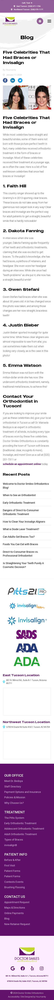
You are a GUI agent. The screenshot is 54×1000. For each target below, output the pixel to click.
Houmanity (41, 997)
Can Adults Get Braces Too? (19, 536)
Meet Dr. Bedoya (13, 780)
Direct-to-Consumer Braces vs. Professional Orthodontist (20, 553)
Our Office (13, 775)
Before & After (12, 859)
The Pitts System (14, 817)
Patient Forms (12, 870)
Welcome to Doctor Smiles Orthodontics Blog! (26, 485)
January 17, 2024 (14, 75)
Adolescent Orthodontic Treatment (24, 828)
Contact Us (14, 897)
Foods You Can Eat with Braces (20, 544)
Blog (6, 918)
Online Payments (14, 913)
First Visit (9, 865)
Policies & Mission (14, 797)
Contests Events (13, 881)
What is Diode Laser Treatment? (21, 529)
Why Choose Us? (14, 802)
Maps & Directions (14, 907)
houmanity (11, 70)
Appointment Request (16, 902)
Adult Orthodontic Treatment (20, 834)
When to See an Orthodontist (19, 495)
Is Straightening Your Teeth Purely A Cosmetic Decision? (23, 565)
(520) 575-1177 (37, 9)
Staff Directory (12, 786)
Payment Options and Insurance (22, 791)
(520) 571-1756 (34, 6)
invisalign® (10, 845)
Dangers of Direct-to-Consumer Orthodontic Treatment (21, 512)
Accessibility (13, 997)
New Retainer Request (17, 924)
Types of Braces (13, 839)
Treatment (14, 812)
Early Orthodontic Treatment (19, 502)
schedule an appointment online (22, 464)
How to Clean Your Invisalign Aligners (24, 521)
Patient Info (15, 854)
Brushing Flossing (14, 887)
